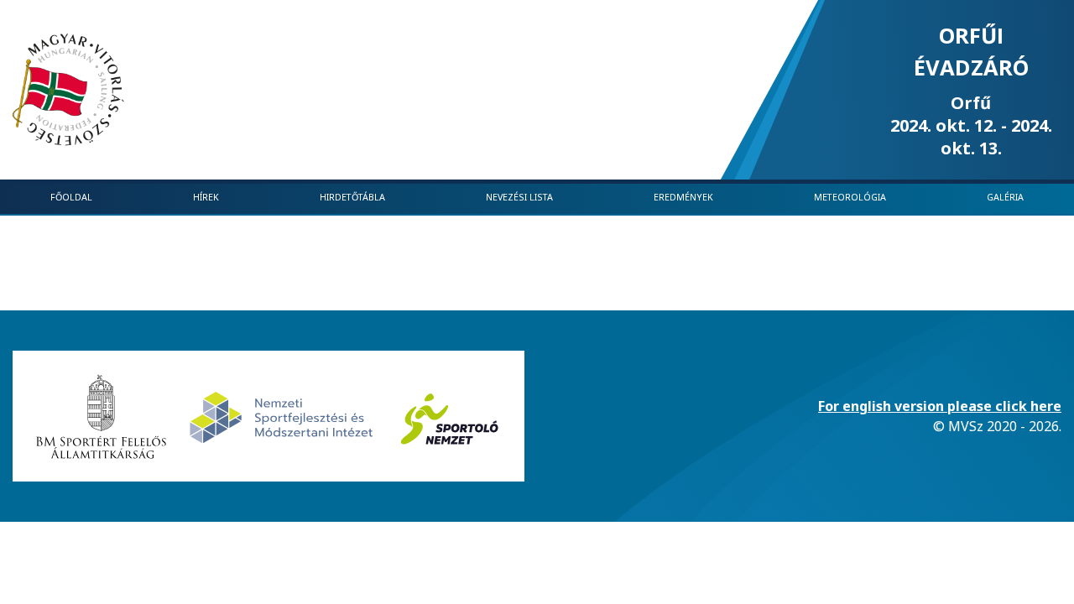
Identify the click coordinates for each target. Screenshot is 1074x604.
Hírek (206, 197)
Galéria (1005, 197)
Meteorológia (850, 197)
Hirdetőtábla (352, 197)
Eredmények (683, 197)
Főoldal (71, 197)
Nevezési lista (519, 197)
